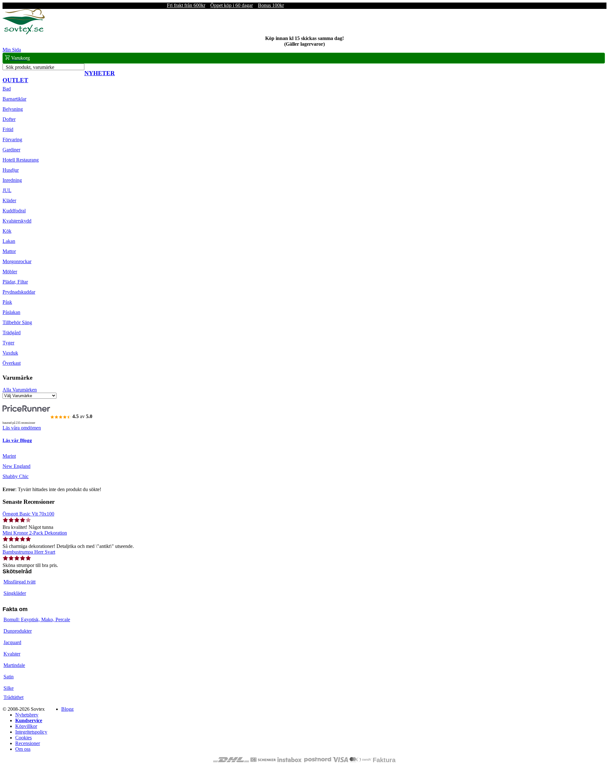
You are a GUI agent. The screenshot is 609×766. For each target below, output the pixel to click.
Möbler (10, 271)
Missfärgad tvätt (19, 581)
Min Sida (12, 49)
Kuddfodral (14, 210)
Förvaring (12, 139)
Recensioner (27, 743)
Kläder (9, 200)
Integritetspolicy (31, 732)
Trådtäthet (13, 697)
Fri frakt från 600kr (186, 5)
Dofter (9, 119)
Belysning (13, 109)
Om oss (22, 749)
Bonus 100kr (271, 5)
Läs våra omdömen (22, 427)
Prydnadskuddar (19, 292)
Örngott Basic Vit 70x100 (28, 513)
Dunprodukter (17, 631)
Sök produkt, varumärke (30, 67)
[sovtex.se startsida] (24, 32)
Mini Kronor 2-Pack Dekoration (35, 533)
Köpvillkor (26, 726)
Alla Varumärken (20, 389)
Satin (8, 676)
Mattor (9, 251)
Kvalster (11, 653)
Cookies (23, 737)
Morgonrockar (17, 261)
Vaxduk (10, 353)
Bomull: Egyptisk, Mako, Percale (36, 619)
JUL (7, 190)
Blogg (67, 709)
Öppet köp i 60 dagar (231, 5)
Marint (9, 456)
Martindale (14, 665)
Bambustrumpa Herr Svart (29, 552)
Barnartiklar (14, 99)
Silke (8, 688)
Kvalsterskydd (17, 220)
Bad (7, 88)
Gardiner (11, 149)
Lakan (9, 241)
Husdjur (11, 170)
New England (16, 466)
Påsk (7, 302)
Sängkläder (14, 593)
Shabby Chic (16, 476)
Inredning (12, 180)
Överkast (12, 363)
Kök (7, 231)
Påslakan (11, 312)
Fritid (8, 129)
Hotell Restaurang (21, 160)
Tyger (8, 342)
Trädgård (12, 332)
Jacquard (12, 642)
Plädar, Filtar (15, 281)
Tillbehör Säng (17, 322)
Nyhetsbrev (26, 714)
